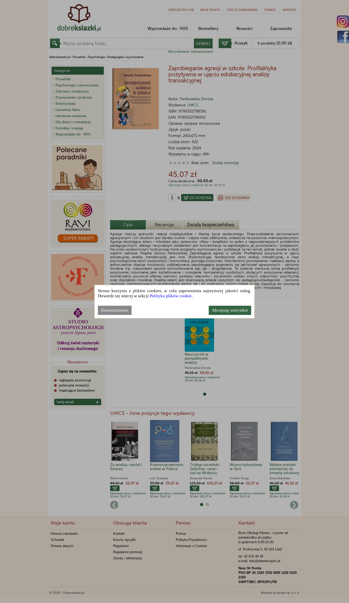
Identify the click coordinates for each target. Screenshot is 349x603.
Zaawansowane (115, 310)
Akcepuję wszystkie (230, 310)
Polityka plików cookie (171, 295)
